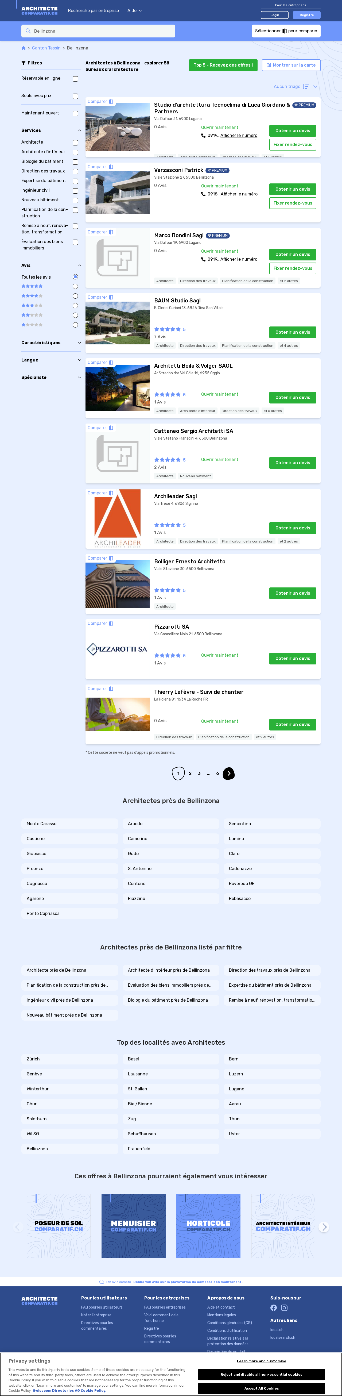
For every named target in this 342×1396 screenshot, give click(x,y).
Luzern (236, 1073)
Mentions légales (221, 1315)
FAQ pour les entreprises (165, 1307)
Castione (36, 838)
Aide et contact (221, 1307)
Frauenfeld (139, 1148)
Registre (307, 15)
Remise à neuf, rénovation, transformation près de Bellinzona (272, 1000)
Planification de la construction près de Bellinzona (66, 986)
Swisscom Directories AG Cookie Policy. (69, 1391)
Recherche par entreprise (93, 10)
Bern (234, 1059)
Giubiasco (36, 853)
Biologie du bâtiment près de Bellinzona (168, 1000)
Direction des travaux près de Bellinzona (269, 970)
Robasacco (240, 898)
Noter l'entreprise (96, 1315)
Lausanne (138, 1073)
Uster (234, 1133)
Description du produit (226, 1351)
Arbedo (135, 823)
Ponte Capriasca (43, 913)
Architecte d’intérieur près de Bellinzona (169, 970)
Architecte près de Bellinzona (56, 970)
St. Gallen (137, 1088)
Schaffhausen (142, 1133)
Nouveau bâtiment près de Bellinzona (64, 1015)
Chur (32, 1103)
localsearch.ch (282, 1337)
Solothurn (37, 1118)
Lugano (236, 1088)
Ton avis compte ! (174, 1282)
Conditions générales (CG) (229, 1323)
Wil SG (33, 1133)
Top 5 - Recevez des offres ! (223, 65)
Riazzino (136, 898)
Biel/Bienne (140, 1103)
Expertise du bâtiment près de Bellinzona (270, 985)
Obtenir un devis (292, 130)
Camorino (137, 838)
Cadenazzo (240, 868)
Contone (136, 883)
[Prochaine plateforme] (323, 1227)
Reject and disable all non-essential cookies (262, 1374)
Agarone (35, 898)
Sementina (240, 823)
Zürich (33, 1059)
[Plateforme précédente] (18, 1227)
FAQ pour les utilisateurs (102, 1307)
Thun (234, 1118)
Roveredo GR (242, 883)
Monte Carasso (41, 823)
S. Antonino (139, 868)
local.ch (276, 1330)
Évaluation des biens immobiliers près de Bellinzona (168, 986)
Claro (234, 853)
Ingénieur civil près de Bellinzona (60, 1000)
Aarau (235, 1103)
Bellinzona (37, 1148)
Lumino (236, 838)
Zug (132, 1118)
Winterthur (38, 1088)
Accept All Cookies (261, 1388)
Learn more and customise (261, 1361)
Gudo (133, 853)
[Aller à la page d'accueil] (42, 11)
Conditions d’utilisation (227, 1330)
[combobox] (103, 31)
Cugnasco (37, 883)
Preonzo (35, 868)
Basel (133, 1059)
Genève (34, 1073)
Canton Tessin (46, 48)
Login (274, 15)
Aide (132, 10)
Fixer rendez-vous (293, 144)
